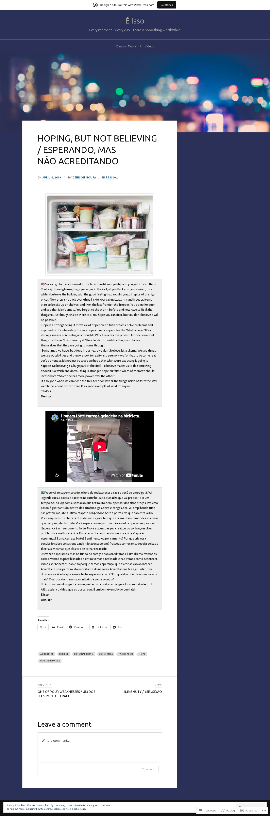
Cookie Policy (79, 808)
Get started (166, 4)
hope (142, 654)
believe (64, 654)
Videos (149, 46)
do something (83, 654)
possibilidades (50, 660)
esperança (106, 654)
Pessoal (112, 177)
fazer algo (126, 654)
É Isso (134, 20)
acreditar (47, 654)
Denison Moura (126, 46)
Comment (148, 769)
